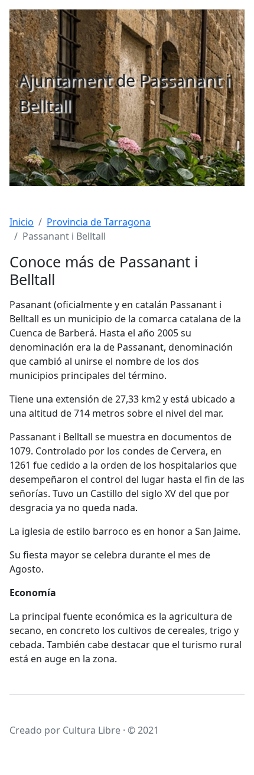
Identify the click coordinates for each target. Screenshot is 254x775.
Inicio (21, 221)
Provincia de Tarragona (99, 221)
